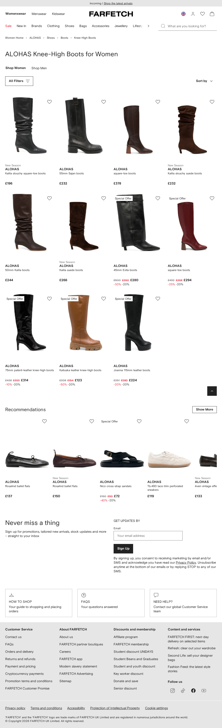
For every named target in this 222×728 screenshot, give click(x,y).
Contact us (13, 636)
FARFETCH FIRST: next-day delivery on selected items (188, 639)
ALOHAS (35, 37)
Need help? (163, 601)
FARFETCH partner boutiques (81, 644)
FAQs (85, 601)
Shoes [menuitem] (69, 25)
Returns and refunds (20, 659)
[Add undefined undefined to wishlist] (44, 421)
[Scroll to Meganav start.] (148, 26)
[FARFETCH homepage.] (111, 14)
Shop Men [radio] (39, 69)
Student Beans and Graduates (136, 659)
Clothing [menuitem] (53, 25)
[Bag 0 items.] (212, 14)
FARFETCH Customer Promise (27, 688)
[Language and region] (183, 14)
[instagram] (172, 690)
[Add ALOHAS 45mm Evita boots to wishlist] (158, 198)
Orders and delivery (19, 651)
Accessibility (76, 708)
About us (66, 636)
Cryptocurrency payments (24, 673)
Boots (64, 37)
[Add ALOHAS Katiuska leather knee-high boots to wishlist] (103, 298)
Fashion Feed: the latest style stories (189, 669)
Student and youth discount (134, 666)
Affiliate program (126, 636)
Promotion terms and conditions (28, 681)
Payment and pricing (20, 666)
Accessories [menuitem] (100, 25)
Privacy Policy (186, 562)
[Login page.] (193, 14)
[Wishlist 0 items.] (202, 14)
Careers (65, 651)
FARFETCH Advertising (76, 673)
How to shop (20, 601)
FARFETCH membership (131, 644)
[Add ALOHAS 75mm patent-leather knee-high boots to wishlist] (49, 298)
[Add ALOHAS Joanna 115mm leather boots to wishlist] (158, 298)
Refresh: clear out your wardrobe (191, 648)
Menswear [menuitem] (39, 13)
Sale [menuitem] (8, 25)
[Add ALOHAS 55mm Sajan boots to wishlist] (103, 102)
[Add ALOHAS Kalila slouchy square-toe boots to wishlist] (49, 102)
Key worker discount (128, 673)
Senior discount (125, 688)
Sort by (201, 81)
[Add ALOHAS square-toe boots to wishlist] (158, 102)
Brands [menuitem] (36, 25)
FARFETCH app (70, 659)
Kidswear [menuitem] (58, 13)
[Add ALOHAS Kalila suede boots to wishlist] (103, 198)
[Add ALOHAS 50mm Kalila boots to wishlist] (49, 198)
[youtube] (204, 690)
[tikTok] (183, 690)
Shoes (51, 37)
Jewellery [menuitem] (121, 25)
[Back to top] (212, 391)
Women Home (14, 37)
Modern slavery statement (78, 666)
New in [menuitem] (21, 25)
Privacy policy (15, 708)
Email (117, 528)
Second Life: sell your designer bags (190, 657)
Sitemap (65, 681)
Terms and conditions (46, 708)
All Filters (16, 81)
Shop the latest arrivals (118, 3)
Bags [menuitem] (83, 25)
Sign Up (123, 548)
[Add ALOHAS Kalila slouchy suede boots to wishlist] (212, 102)
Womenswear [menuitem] (15, 13)
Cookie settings (156, 708)
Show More (204, 409)
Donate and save (126, 681)
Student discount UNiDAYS (133, 651)
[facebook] (193, 690)
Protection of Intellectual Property (115, 708)
